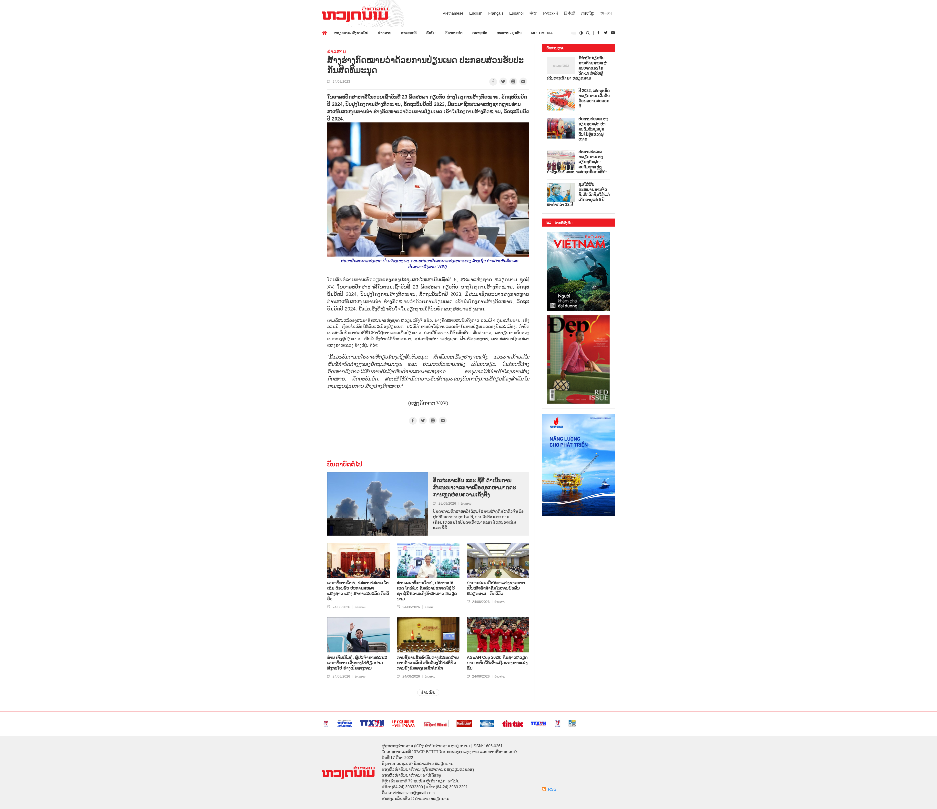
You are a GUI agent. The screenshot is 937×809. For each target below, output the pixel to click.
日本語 (569, 13)
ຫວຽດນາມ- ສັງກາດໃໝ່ (351, 33)
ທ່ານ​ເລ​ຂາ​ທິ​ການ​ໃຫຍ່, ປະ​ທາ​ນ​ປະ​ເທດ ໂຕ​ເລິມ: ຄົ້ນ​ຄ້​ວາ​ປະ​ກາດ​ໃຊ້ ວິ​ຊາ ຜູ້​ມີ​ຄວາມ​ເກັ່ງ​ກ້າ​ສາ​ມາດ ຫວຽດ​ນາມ (427, 590)
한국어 (606, 13)
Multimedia (542, 33)
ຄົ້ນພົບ (431, 33)
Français (495, 13)
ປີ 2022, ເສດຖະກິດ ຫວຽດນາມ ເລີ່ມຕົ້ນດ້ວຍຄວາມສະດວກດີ (594, 98)
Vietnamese (453, 13)
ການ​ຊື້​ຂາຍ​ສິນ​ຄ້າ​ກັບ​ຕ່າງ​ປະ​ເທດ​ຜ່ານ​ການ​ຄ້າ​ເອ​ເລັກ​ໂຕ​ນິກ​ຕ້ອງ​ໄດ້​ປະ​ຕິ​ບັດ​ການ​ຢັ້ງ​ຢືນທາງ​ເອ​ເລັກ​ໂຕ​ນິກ (428, 662)
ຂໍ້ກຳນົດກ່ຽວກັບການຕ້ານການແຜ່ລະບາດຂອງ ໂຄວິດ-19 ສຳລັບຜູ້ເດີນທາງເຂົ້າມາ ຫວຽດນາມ (577, 68)
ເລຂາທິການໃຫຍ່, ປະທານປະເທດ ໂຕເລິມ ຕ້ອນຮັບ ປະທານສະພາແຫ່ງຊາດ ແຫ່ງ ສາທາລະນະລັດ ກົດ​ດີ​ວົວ (358, 590)
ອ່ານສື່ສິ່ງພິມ (563, 223)
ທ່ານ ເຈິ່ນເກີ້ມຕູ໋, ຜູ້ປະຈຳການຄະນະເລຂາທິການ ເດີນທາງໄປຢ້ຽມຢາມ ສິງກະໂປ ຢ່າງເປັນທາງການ (357, 662)
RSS (552, 789)
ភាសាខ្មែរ (587, 13)
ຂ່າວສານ (384, 33)
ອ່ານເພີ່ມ (428, 692)
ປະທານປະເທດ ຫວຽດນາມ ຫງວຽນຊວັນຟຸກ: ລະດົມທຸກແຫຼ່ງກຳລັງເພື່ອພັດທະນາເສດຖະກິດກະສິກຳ (577, 162)
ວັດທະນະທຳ (454, 33)
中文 (533, 13)
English (475, 13)
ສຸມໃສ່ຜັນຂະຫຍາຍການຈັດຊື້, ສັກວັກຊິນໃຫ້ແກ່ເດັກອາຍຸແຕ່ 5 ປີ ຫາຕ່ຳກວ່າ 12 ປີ (578, 194)
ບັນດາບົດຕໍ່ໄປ (344, 464)
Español (516, 13)
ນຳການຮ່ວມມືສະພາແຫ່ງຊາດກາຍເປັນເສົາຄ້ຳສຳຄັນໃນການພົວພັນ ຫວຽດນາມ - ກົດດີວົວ (496, 588)
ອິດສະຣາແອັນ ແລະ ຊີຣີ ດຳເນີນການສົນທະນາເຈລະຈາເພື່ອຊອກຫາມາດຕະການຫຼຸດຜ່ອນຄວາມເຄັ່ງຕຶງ (474, 487)
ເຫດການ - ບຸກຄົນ (509, 33)
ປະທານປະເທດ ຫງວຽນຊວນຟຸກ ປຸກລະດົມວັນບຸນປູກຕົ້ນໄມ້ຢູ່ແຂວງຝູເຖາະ (593, 129)
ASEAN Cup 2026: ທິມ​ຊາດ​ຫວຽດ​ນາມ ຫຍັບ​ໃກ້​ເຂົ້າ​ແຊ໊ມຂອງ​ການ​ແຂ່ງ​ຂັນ (497, 662)
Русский (550, 13)
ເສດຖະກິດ (479, 33)
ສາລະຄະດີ (409, 33)
